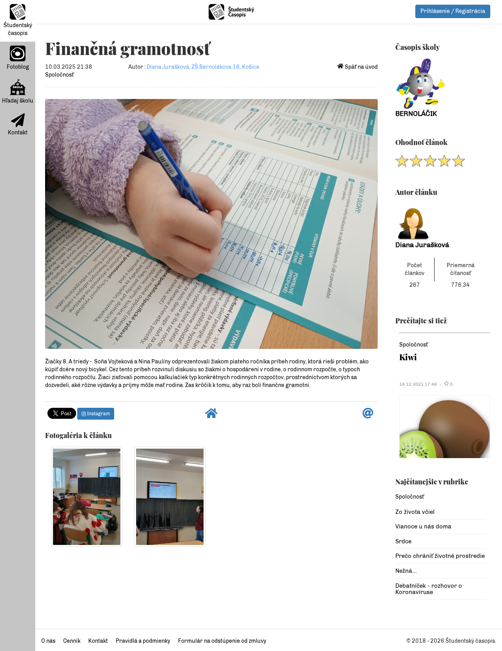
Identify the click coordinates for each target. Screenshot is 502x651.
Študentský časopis (18, 29)
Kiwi (408, 357)
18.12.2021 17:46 (418, 384)
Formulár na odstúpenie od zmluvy (222, 641)
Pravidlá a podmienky (143, 641)
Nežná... (406, 570)
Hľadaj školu (17, 100)
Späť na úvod (361, 67)
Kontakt (17, 132)
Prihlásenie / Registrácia (452, 11)
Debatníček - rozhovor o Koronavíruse (428, 589)
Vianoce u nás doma (423, 526)
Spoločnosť (59, 75)
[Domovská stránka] (211, 415)
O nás (48, 641)
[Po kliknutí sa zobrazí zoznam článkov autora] (441, 222)
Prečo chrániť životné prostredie (440, 555)
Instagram (98, 413)
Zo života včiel (415, 511)
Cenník (71, 641)
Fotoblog (18, 67)
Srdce (403, 541)
